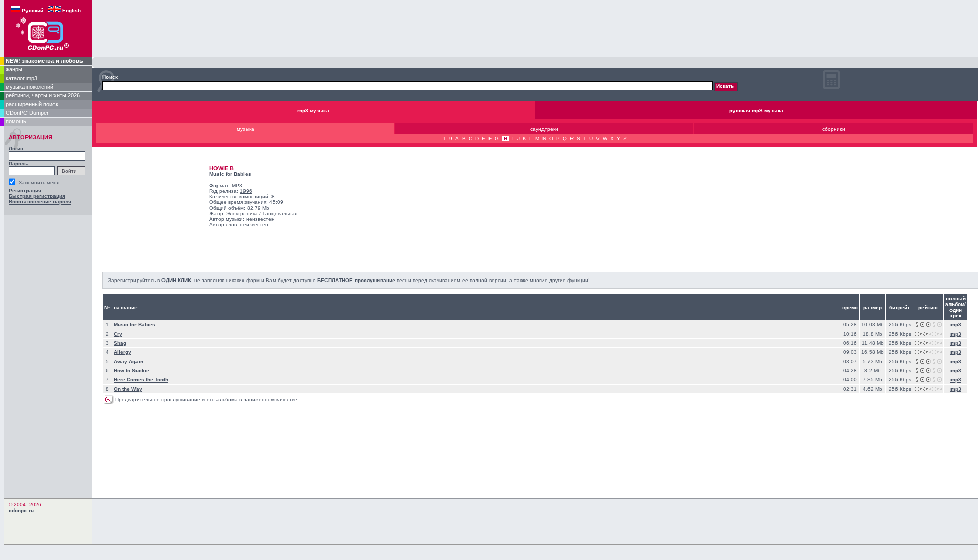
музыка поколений (29, 87)
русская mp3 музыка (756, 110)
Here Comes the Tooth (141, 380)
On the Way (128, 389)
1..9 (447, 138)
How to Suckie (131, 370)
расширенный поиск (32, 104)
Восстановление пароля (40, 202)
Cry (118, 334)
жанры (14, 69)
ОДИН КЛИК (176, 280)
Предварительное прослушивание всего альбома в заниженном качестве (206, 399)
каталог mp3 (21, 78)
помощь (16, 121)
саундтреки (544, 129)
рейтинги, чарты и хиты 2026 (43, 95)
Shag (120, 343)
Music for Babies (134, 324)
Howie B (221, 168)
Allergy (122, 352)
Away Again (128, 361)
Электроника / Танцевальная (261, 213)
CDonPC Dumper (27, 113)
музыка (245, 129)
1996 (246, 191)
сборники (833, 129)
